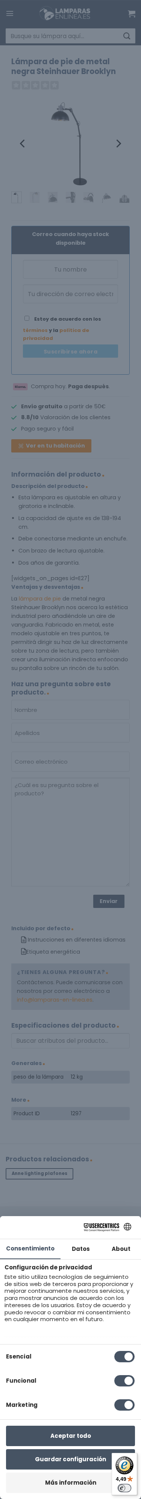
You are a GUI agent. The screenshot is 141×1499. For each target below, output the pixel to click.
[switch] (124, 1488)
